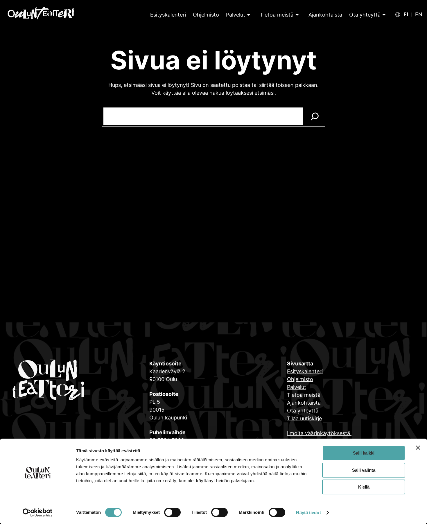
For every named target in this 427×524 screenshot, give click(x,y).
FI (405, 14)
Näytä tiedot (308, 512)
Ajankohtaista (304, 403)
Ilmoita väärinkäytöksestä (319, 433)
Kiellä (363, 486)
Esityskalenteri (305, 371)
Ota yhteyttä (365, 15)
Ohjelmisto (300, 379)
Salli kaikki (363, 453)
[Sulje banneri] (418, 448)
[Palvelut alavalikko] (248, 14)
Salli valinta (363, 470)
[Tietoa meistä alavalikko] (296, 14)
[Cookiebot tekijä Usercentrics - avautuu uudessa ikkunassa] (37, 512)
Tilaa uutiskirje (304, 418)
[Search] (315, 116)
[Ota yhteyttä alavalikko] (383, 14)
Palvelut (235, 15)
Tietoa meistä (276, 15)
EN (418, 14)
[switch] (172, 512)
